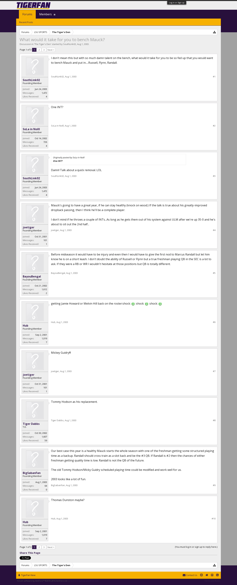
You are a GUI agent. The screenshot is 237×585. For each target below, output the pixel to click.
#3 (214, 176)
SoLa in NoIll (31, 129)
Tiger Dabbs (31, 424)
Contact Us (191, 575)
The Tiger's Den (43, 44)
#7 (214, 371)
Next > (51, 49)
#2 (214, 125)
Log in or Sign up (176, 2)
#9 (214, 485)
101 (45, 240)
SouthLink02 (69, 44)
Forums (27, 14)
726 (45, 142)
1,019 (44, 338)
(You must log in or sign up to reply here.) (196, 546)
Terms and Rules (212, 580)
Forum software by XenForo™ (42, 580)
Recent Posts (26, 22)
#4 (214, 230)
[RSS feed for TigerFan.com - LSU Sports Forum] (217, 575)
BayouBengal (32, 276)
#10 (213, 518)
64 (46, 485)
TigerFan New (28, 575)
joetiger (28, 227)
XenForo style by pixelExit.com (84, 580)
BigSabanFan (32, 473)
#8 (214, 420)
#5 (214, 273)
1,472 (44, 92)
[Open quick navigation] (214, 32)
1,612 (44, 289)
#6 (214, 322)
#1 (214, 76)
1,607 (44, 436)
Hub (25, 325)
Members (45, 14)
